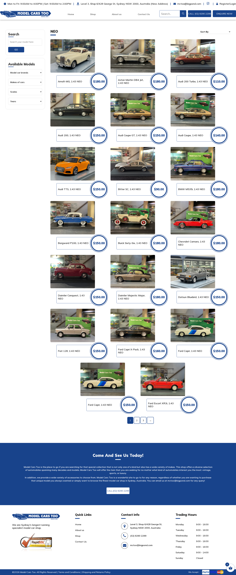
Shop (93, 14)
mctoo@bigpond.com (179, 480)
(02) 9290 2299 (138, 535)
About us (117, 14)
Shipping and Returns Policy (96, 572)
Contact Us (144, 14)
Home (71, 14)
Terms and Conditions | (70, 572)
